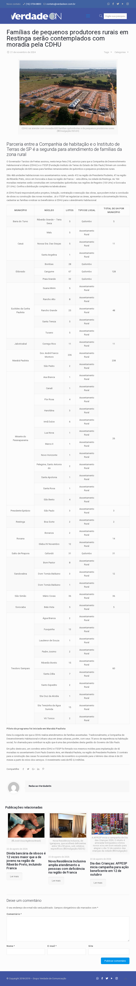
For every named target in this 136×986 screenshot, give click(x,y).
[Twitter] (118, 3)
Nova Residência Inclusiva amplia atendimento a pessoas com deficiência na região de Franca (67, 866)
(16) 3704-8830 (33, 4)
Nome (11, 946)
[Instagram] (127, 3)
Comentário (14, 914)
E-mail (51, 946)
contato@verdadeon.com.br (60, 4)
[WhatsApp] (108, 3)
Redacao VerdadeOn (40, 786)
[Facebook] (113, 3)
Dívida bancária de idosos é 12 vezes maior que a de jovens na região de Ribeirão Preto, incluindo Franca (26, 860)
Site (90, 946)
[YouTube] (123, 3)
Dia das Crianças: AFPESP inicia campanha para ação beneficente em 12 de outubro (109, 868)
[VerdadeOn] (36, 16)
